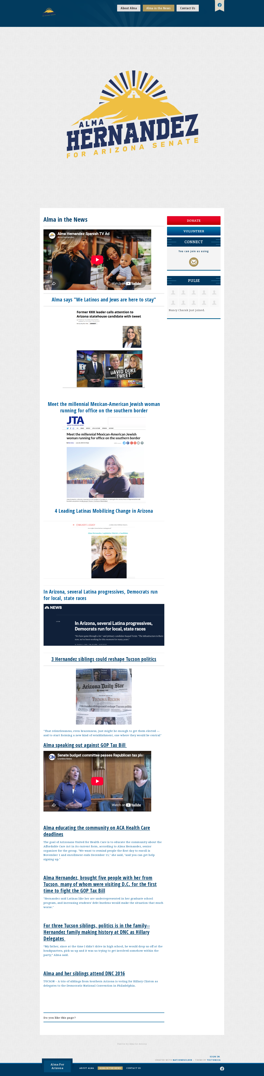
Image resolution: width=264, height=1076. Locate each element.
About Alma (129, 8)
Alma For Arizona (57, 1066)
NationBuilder (182, 1060)
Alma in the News (158, 8)
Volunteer (193, 231)
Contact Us (187, 8)
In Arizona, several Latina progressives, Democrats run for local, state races (100, 594)
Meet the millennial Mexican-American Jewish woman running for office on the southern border (104, 407)
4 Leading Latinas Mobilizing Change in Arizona (104, 510)
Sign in (215, 1057)
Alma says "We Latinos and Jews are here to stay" (104, 299)
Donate (194, 220)
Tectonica (214, 1060)
